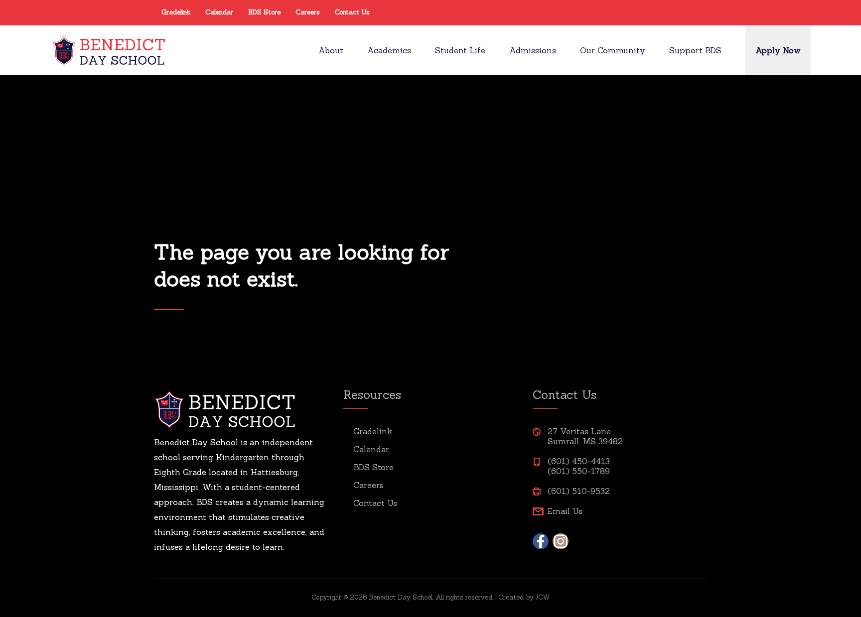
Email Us (565, 511)
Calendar (219, 12)
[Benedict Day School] (110, 50)
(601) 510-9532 (579, 491)
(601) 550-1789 (579, 471)
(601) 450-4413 (579, 461)
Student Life (460, 50)
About (330, 50)
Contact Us (352, 12)
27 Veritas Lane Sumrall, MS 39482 (585, 436)
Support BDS (695, 50)
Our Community (612, 50)
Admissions (532, 50)
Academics (389, 50)
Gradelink (175, 12)
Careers (307, 12)
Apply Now (778, 50)
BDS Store (264, 12)
